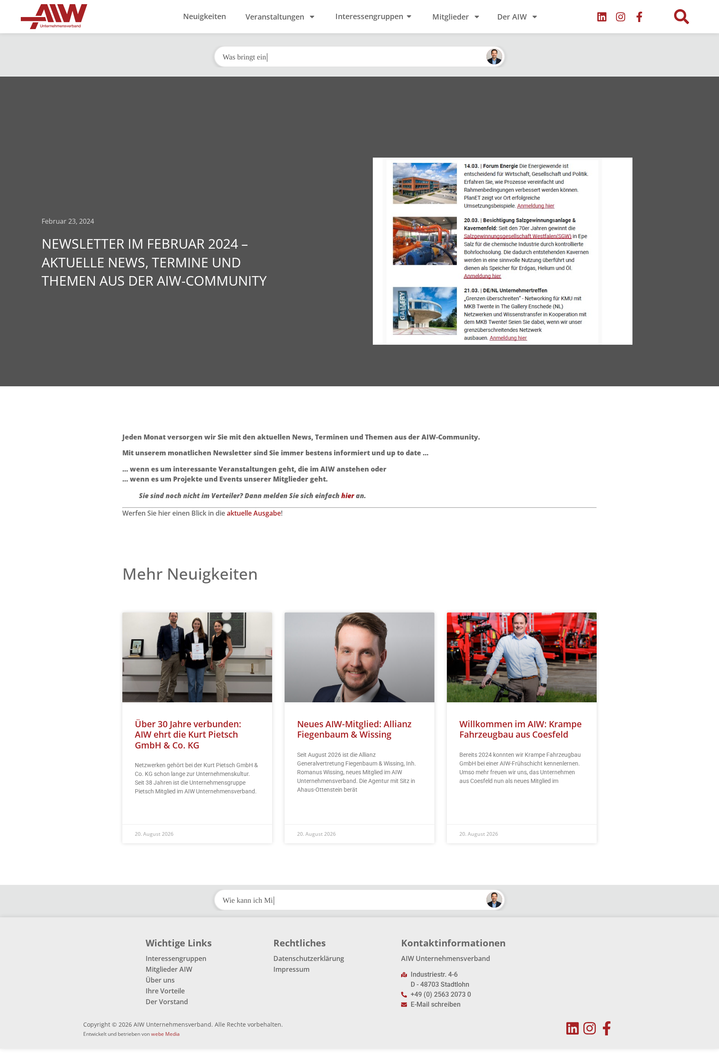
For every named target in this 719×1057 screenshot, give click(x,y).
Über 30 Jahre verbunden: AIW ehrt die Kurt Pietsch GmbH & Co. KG (188, 734)
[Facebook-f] (639, 16)
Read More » (151, 812)
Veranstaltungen (274, 17)
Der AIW (512, 17)
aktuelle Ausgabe (254, 513)
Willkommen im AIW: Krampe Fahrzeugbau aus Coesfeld (520, 729)
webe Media (165, 1033)
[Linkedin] (602, 16)
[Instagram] (620, 16)
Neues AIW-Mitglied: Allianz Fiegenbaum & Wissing (354, 729)
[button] (681, 17)
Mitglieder (450, 17)
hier (347, 495)
